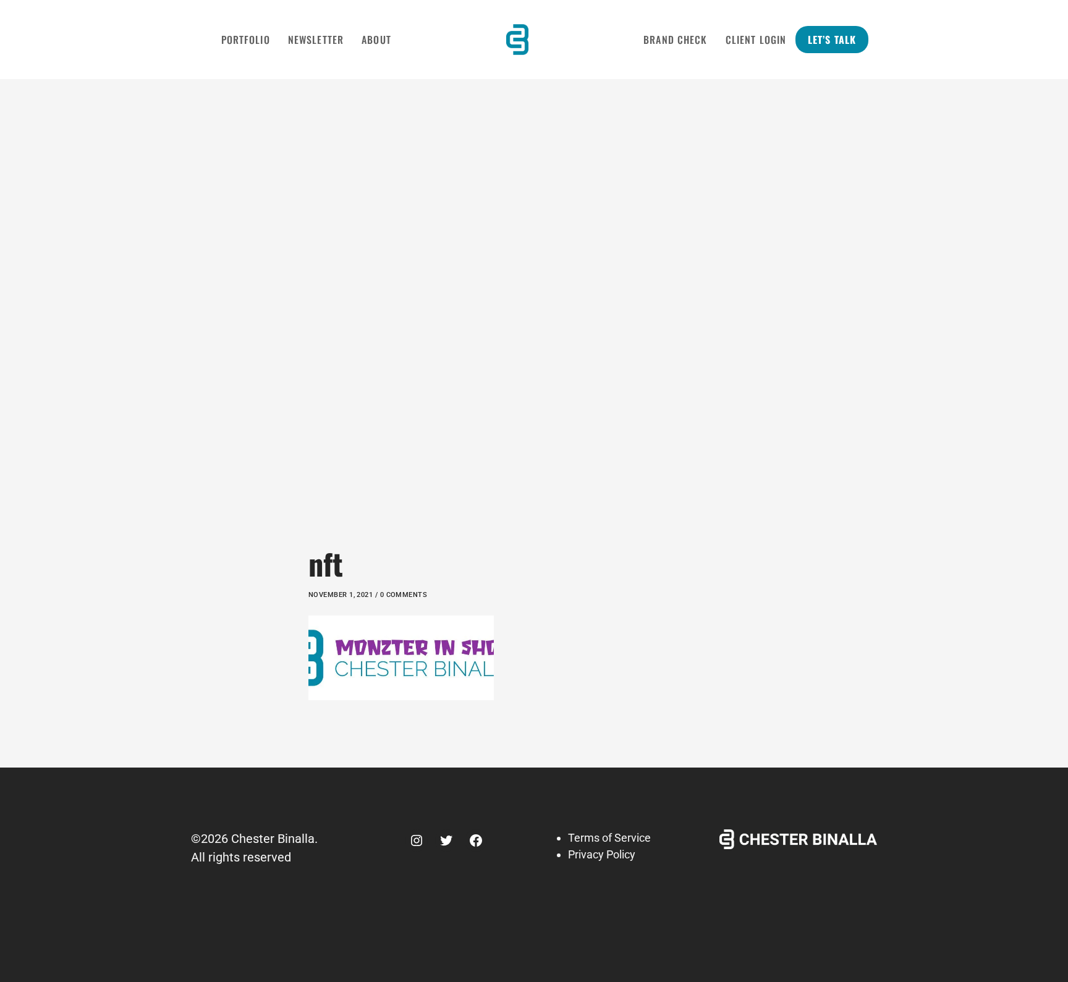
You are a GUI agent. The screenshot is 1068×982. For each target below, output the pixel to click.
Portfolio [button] (245, 39)
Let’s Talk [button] (832, 39)
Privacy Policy (601, 854)
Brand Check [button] (675, 39)
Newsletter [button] (316, 39)
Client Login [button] (756, 39)
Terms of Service (609, 837)
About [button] (376, 39)
